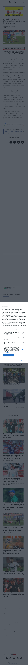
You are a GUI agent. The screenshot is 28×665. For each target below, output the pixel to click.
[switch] (23, 332)
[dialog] (14, 332)
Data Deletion (6, 360)
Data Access (14, 360)
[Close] (25, 305)
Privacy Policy (22, 360)
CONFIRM (8, 355)
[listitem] (14, 330)
